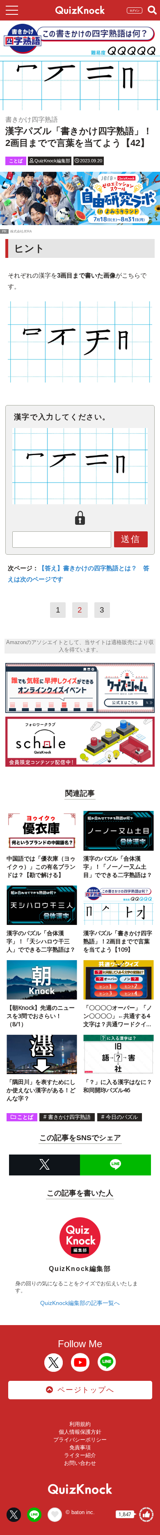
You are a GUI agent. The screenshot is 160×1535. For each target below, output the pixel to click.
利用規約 (80, 1424)
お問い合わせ (80, 1463)
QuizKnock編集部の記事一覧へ (80, 1303)
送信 (131, 539)
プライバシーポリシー (80, 1440)
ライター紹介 (80, 1455)
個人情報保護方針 (80, 1432)
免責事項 (80, 1447)
